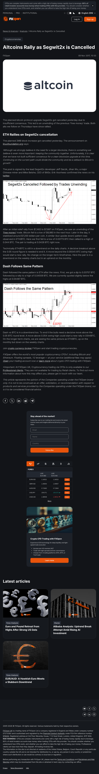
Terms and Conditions (65, 759)
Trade (67, 479)
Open (5, 361)
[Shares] (38, 463)
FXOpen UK (7, 731)
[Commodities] (53, 463)
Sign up (90, 19)
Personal (8, 13)
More (49, 501)
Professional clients (13, 370)
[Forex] (30, 463)
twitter (6, 175)
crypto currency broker (20, 348)
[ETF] (46, 463)
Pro (18, 13)
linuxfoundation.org (13, 144)
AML (27, 768)
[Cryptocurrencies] (61, 463)
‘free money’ (9, 232)
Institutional (30, 13)
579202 (6, 736)
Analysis (23, 31)
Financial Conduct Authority (54, 733)
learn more (44, 361)
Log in (77, 19)
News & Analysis (10, 31)
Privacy (5, 768)
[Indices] (68, 463)
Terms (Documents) (17, 768)
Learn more (49, 560)
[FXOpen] (12, 18)
